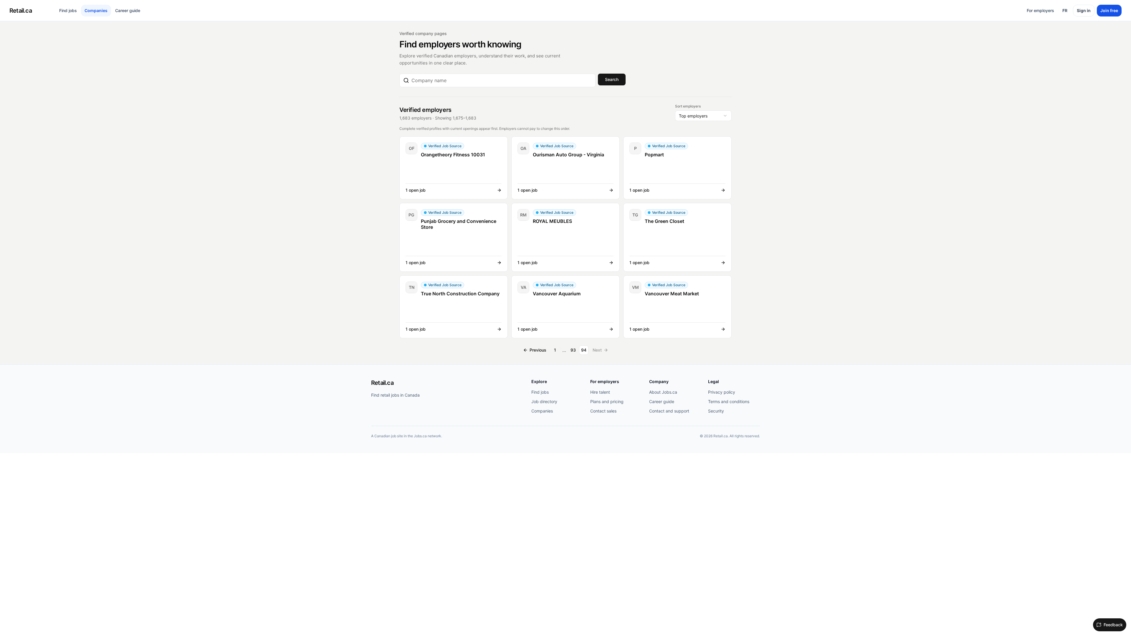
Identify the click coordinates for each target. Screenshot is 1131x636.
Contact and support (669, 410)
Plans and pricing (607, 401)
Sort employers (688, 106)
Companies (96, 10)
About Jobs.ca (663, 392)
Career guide (127, 10)
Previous (538, 349)
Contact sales (603, 410)
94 (583, 349)
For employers (1040, 10)
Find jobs (68, 10)
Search (612, 79)
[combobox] (501, 80)
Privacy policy (721, 392)
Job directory (544, 401)
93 (573, 349)
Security (716, 410)
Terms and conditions (728, 401)
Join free (1109, 10)
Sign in (1084, 10)
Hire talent (600, 392)
